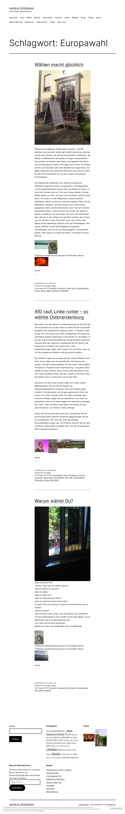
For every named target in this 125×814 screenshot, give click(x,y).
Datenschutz (42, 22)
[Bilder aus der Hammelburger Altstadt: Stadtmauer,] (101, 737)
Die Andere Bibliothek (52, 737)
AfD (50, 475)
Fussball (60, 740)
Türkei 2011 (48, 757)
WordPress (111, 805)
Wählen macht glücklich (59, 64)
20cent (48, 731)
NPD (70, 478)
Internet (58, 17)
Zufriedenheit (63, 291)
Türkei (75, 754)
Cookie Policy (40, 810)
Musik (83, 17)
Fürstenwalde (48, 478)
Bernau (65, 475)
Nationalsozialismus (67, 750)
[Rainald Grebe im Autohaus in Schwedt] (89, 737)
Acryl (22, 17)
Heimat (68, 743)
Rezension (49, 754)
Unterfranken (59, 757)
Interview (73, 743)
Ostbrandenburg (78, 478)
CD (66, 734)
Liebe (68, 745)
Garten (71, 740)
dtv (60, 737)
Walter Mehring (15, 22)
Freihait (68, 288)
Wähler (48, 291)
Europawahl (61, 288)
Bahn (65, 731)
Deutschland (74, 734)
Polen (74, 750)
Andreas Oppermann (21, 8)
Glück (74, 288)
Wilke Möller (54, 480)
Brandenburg (73, 475)
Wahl (36, 690)
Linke (66, 478)
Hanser (64, 743)
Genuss (76, 740)
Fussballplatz (66, 740)
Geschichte (48, 17)
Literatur (51, 749)
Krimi (61, 745)
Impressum (29, 22)
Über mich (61, 22)
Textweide (50, 786)
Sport (98, 17)
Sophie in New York (53, 782)
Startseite (13, 17)
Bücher (37, 17)
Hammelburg (57, 743)
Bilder (29, 17)
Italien (48, 746)
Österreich (75, 757)
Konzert (57, 745)
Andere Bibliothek (57, 731)
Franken (74, 737)
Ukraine (53, 757)
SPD (68, 754)
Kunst (64, 745)
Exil (71, 737)
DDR (69, 734)
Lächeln (37, 291)
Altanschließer (57, 475)
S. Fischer (63, 754)
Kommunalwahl (59, 478)
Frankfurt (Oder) (51, 740)
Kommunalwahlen (83, 288)
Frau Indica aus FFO (54, 776)
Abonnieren (17, 788)
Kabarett (53, 745)
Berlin (70, 730)
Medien (75, 17)
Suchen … (13, 726)
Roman (56, 753)
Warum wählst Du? (54, 501)
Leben (66, 17)
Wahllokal (55, 291)
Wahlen (43, 291)
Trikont (71, 754)
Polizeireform (39, 480)
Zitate (52, 22)
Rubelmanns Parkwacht (55, 779)
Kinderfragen (70, 688)
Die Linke (81, 475)
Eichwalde (52, 288)
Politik (91, 17)
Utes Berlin (50, 789)
